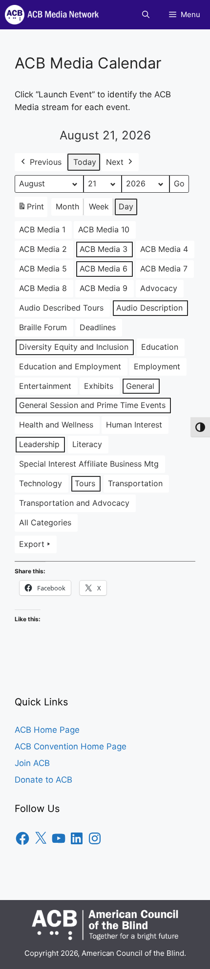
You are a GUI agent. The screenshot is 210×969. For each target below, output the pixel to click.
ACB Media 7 (164, 268)
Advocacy (158, 288)
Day (126, 206)
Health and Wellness (56, 424)
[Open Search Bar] (145, 14)
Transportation (135, 483)
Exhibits (98, 386)
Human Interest (134, 424)
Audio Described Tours (61, 308)
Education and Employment (70, 366)
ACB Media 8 (43, 288)
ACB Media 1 (42, 229)
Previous (46, 162)
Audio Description (149, 308)
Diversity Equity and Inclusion (73, 347)
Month (67, 206)
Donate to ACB (43, 780)
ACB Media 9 (103, 288)
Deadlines (98, 327)
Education (159, 347)
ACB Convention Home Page (70, 746)
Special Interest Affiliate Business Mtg (89, 464)
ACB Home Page (47, 730)
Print (31, 209)
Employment (157, 366)
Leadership (39, 444)
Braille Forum (43, 327)
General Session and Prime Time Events (92, 405)
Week (99, 206)
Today (84, 162)
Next (115, 162)
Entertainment (45, 386)
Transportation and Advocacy (74, 503)
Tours (85, 483)
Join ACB (32, 763)
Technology (40, 483)
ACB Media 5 (43, 268)
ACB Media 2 (43, 249)
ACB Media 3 (103, 249)
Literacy (87, 444)
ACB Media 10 (103, 229)
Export (31, 544)
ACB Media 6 (103, 268)
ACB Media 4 (164, 249)
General (140, 386)
